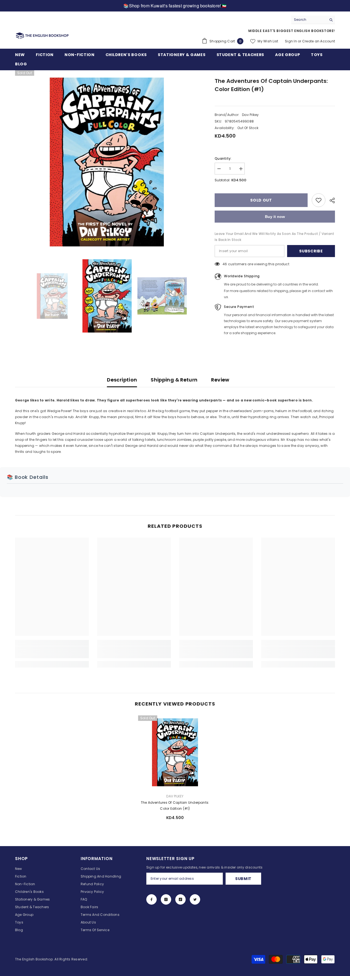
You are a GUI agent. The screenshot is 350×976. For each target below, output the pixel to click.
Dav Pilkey (250, 114)
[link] (52, 652)
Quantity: (223, 158)
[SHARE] (330, 200)
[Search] (313, 20)
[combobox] (308, 20)
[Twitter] (195, 899)
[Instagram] (166, 899)
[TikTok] (180, 899)
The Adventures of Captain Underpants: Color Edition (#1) (175, 805)
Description (122, 379)
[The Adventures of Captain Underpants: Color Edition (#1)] (175, 752)
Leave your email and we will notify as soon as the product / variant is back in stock (274, 236)
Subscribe (311, 251)
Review (220, 379)
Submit (243, 878)
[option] (107, 162)
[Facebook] (151, 899)
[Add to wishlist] (318, 200)
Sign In (291, 41)
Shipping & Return (174, 379)
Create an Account (318, 41)
